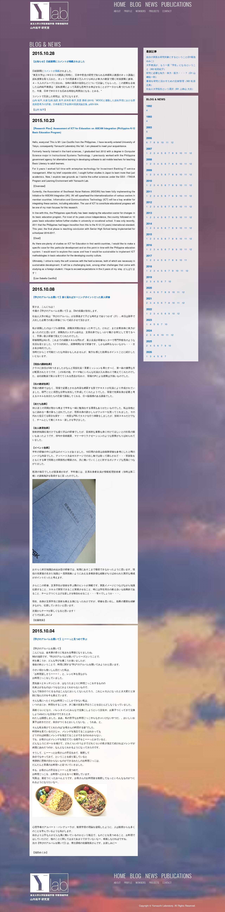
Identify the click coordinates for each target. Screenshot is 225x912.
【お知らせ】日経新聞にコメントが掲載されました (58, 61)
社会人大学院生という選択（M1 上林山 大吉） (170, 88)
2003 (149, 127)
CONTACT (167, 11)
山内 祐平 (39, 109)
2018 (149, 266)
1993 (149, 117)
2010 (149, 181)
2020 (149, 288)
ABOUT (117, 11)
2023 (149, 320)
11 (167, 142)
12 (172, 142)
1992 (149, 106)
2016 (149, 245)
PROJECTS (154, 11)
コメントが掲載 (52, 70)
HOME (120, 4)
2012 (149, 202)
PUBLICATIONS (176, 4)
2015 (149, 234)
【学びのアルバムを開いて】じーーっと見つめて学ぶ (59, 639)
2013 (149, 213)
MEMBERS (141, 11)
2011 (149, 191)
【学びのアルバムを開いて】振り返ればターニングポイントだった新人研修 (71, 297)
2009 (149, 170)
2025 (149, 341)
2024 (149, 330)
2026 (149, 352)
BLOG (135, 4)
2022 (149, 309)
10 (162, 142)
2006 (149, 138)
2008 (149, 159)
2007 (149, 149)
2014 (149, 224)
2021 (149, 298)
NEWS (151, 4)
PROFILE (128, 11)
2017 (149, 256)
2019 (149, 277)
